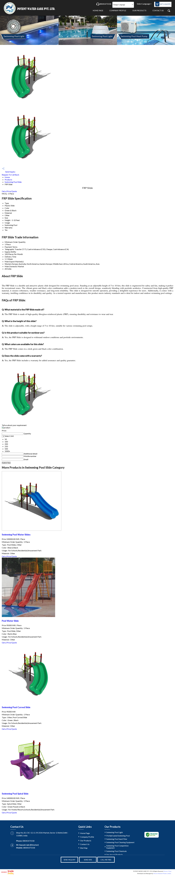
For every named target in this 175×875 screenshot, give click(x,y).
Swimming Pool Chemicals (116, 851)
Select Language (143, 4)
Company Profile (117, 10)
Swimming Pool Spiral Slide (15, 793)
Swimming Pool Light (114, 832)
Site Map (84, 848)
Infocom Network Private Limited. (162, 873)
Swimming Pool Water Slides (16, 534)
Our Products (139, 10)
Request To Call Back (10, 175)
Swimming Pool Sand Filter (116, 839)
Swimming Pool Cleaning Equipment (120, 842)
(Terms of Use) (167, 871)
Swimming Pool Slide (13, 182)
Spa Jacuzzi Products (114, 854)
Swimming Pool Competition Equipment (117, 847)
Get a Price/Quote (9, 191)
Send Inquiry (10, 172)
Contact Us (158, 10)
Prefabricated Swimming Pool (118, 836)
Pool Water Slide (10, 621)
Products (8, 179)
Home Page (98, 10)
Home (7, 177)
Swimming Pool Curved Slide (16, 707)
